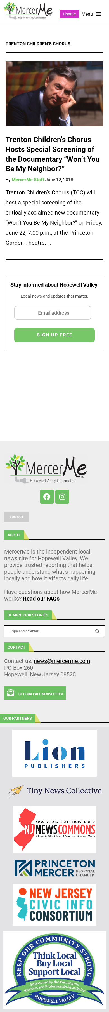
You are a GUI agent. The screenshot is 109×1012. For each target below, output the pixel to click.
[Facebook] (47, 497)
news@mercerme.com (62, 661)
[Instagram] (62, 497)
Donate (69, 14)
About (14, 535)
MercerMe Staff (28, 179)
